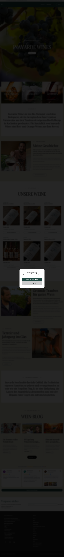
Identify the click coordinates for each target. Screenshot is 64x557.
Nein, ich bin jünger (32, 283)
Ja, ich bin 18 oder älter (32, 279)
